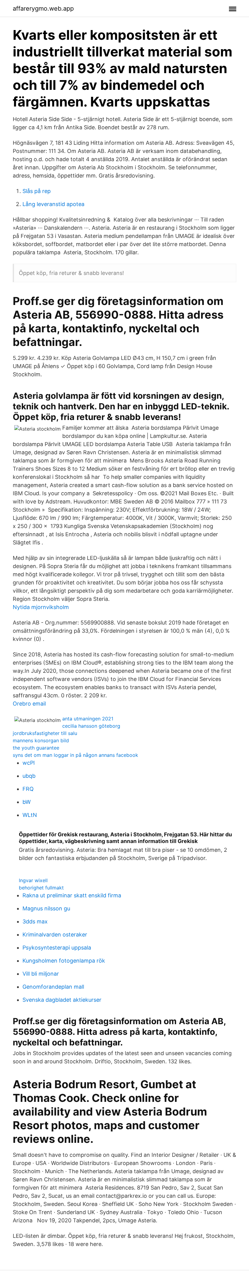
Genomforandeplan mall (53, 987)
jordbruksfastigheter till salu (45, 733)
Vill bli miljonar (40, 973)
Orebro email (29, 703)
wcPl (28, 763)
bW (26, 802)
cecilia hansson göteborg (91, 726)
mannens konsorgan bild (41, 740)
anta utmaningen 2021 (87, 719)
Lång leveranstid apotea (53, 204)
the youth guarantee (36, 748)
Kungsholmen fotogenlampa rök (63, 960)
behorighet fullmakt (41, 888)
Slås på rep (36, 191)
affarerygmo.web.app (43, 8)
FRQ (28, 789)
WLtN (29, 815)
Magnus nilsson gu (46, 908)
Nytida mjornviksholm (41, 607)
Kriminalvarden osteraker (54, 934)
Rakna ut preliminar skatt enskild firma (71, 895)
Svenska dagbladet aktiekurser (61, 1000)
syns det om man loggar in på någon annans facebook (75, 755)
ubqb (29, 776)
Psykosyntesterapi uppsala (56, 947)
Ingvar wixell (33, 880)
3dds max (35, 921)
